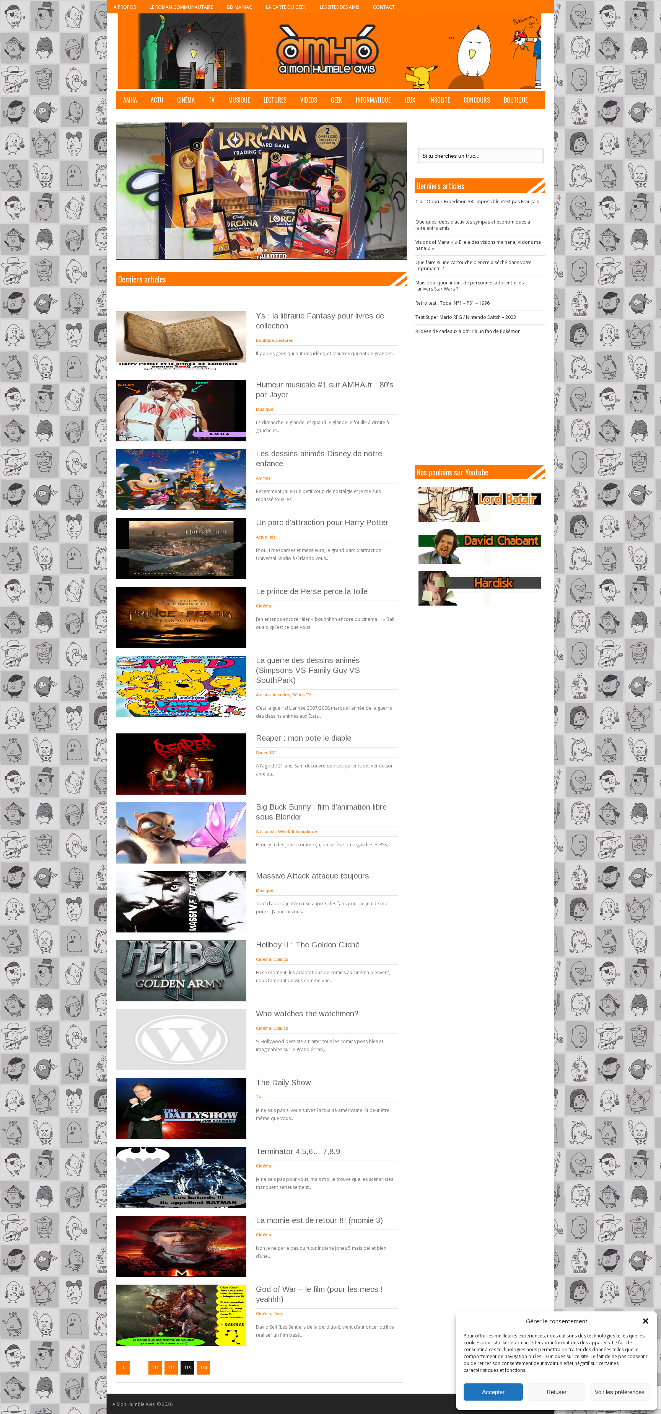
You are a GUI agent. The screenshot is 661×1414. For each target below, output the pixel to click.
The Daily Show (283, 1082)
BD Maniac (239, 7)
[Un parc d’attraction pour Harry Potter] (181, 548)
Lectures (275, 99)
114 (203, 1367)
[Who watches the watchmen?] (181, 1039)
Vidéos (308, 99)
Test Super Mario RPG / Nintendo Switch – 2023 (465, 317)
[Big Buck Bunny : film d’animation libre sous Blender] (181, 833)
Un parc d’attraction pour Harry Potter (322, 522)
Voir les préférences (620, 1392)
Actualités (265, 537)
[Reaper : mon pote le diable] (181, 764)
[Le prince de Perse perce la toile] (181, 617)
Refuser (557, 1392)
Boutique (515, 99)
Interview (281, 694)
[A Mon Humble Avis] (329, 51)
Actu (157, 99)
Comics (281, 959)
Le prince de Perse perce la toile (312, 591)
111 (155, 1367)
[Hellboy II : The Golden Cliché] (181, 970)
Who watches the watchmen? (307, 1013)
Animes (263, 478)
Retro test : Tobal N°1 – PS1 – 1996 (452, 303)
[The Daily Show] (181, 1108)
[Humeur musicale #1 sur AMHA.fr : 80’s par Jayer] (181, 410)
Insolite (439, 99)
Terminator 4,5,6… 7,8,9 (298, 1151)
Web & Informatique (297, 831)
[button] (646, 1321)
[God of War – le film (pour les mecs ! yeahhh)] (181, 1315)
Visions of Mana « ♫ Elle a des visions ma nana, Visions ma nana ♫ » (478, 245)
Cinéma (186, 99)
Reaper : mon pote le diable (303, 738)
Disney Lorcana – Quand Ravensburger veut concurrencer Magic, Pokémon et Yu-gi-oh (248, 242)
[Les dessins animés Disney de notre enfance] (181, 479)
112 (171, 1367)
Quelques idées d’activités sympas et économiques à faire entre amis (472, 225)
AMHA (130, 99)
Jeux (409, 99)
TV (211, 99)
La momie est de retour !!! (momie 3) (319, 1220)
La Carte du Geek (286, 7)
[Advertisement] (479, 399)
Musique (239, 99)
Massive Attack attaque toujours (312, 876)
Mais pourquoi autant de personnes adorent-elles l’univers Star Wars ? (469, 285)
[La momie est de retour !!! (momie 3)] (181, 1246)
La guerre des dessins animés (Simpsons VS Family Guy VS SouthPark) (308, 670)
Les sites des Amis (339, 7)
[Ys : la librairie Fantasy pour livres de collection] (181, 341)
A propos (125, 7)
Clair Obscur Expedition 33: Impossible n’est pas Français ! (477, 204)
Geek (336, 99)
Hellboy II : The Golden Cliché (308, 944)
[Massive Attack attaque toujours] (181, 901)
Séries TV (301, 694)
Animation (266, 831)
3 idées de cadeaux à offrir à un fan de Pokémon (468, 331)
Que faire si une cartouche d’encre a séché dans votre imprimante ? (473, 265)
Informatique (373, 99)
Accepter (493, 1392)
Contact (384, 7)
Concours (477, 99)
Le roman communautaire (181, 7)
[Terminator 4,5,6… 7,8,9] (181, 1177)
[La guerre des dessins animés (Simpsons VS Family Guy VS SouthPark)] (181, 686)
